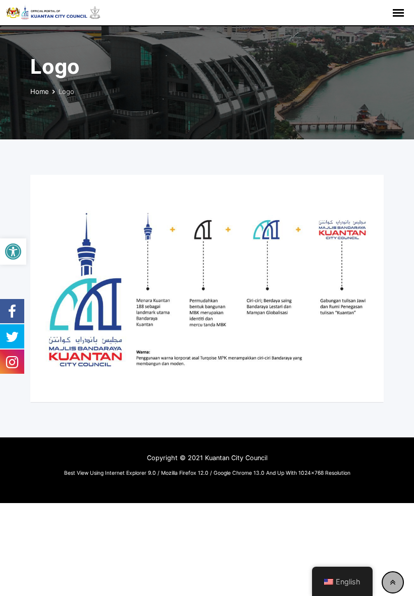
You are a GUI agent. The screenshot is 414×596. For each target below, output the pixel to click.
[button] (13, 251)
